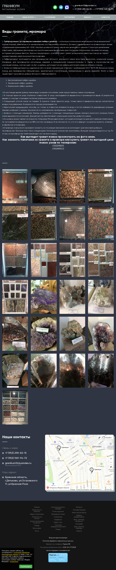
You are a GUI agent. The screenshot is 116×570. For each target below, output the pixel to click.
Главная (9, 17)
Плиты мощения (58, 511)
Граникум (10, 6)
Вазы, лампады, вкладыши (79, 520)
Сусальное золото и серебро (58, 508)
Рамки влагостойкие (79, 512)
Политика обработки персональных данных (58, 541)
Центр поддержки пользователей (58, 550)
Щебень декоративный (79, 516)
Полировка (79, 524)
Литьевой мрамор (79, 510)
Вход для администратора (58, 538)
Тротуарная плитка (58, 514)
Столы (37, 531)
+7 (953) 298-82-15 (83, 9)
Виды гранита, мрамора (79, 527)
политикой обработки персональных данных (16, 553)
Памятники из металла (37, 510)
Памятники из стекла (37, 517)
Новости (106, 17)
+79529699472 (58, 148)
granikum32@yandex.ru (85, 5)
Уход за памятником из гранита (37, 522)
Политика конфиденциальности (58, 525)
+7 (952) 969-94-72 (105, 9)
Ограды (37, 525)
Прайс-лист (58, 522)
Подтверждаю (26, 566)
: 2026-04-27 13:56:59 (69, 547)
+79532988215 (58, 145)
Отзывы (58, 529)
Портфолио (69, 17)
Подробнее (14, 561)
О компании (49, 17)
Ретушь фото (37, 528)
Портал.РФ (66, 544)
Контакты (79, 507)
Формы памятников (37, 514)
